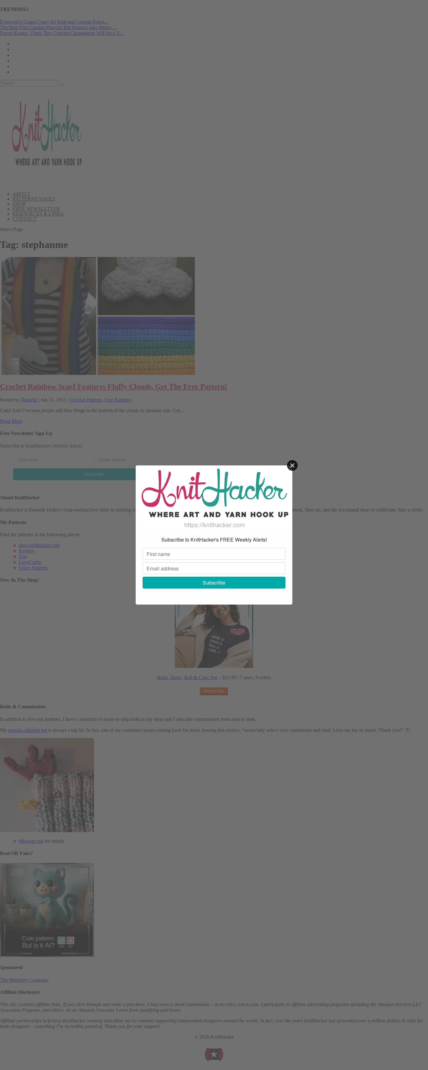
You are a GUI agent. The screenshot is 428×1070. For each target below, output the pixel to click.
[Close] (292, 465)
